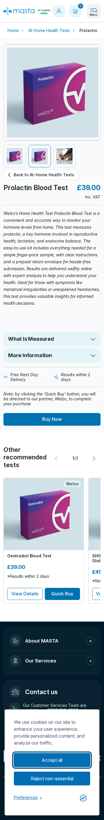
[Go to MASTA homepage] (18, 11)
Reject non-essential (52, 778)
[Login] (59, 11)
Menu (94, 14)
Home (13, 30)
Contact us (41, 692)
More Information (30, 355)
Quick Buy (62, 593)
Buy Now (52, 419)
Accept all (52, 760)
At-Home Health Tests (49, 30)
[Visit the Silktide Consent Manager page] (83, 798)
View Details (24, 593)
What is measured (31, 339)
